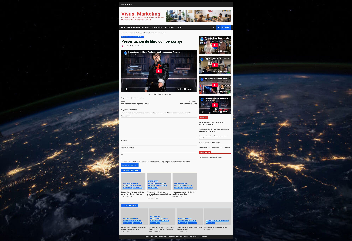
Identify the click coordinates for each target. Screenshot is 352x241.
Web (122, 155)
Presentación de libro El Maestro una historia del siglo (185, 181)
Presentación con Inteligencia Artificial (135, 102)
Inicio (123, 27)
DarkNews (192, 237)
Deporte (125, 183)
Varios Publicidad (137, 187)
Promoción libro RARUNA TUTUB (209, 143)
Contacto (179, 27)
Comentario (126, 116)
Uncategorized (162, 185)
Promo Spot (140, 98)
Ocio (136, 183)
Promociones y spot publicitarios (137, 27)
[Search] (214, 27)
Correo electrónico (128, 148)
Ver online (225, 27)
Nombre (124, 141)
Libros (123, 36)
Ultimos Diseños (157, 27)
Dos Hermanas (169, 27)
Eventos (131, 183)
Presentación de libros (188, 102)
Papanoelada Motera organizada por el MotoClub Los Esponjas (133, 181)
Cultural (128, 98)
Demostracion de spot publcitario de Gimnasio (214, 147)
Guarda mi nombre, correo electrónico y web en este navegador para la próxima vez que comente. (156, 162)
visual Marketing (129, 46)
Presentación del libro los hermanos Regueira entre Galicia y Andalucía (159, 194)
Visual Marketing (140, 14)
